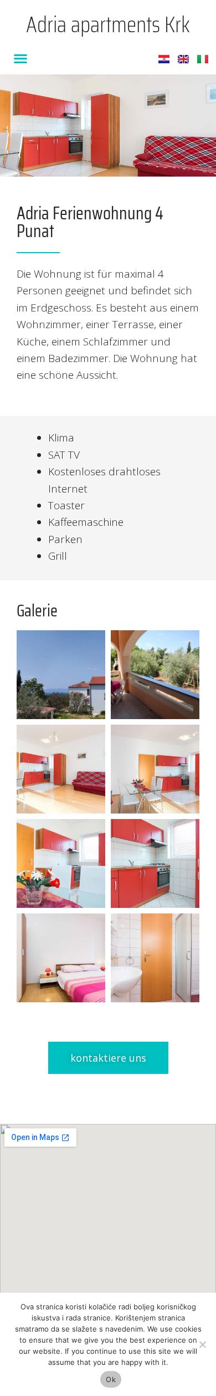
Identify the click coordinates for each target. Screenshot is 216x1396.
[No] (202, 1344)
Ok (111, 1379)
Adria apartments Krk (108, 24)
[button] (20, 58)
